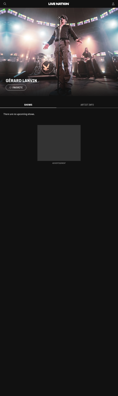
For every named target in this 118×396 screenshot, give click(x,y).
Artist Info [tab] (87, 104)
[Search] (4, 4)
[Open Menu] (113, 4)
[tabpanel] (59, 114)
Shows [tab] (28, 104)
